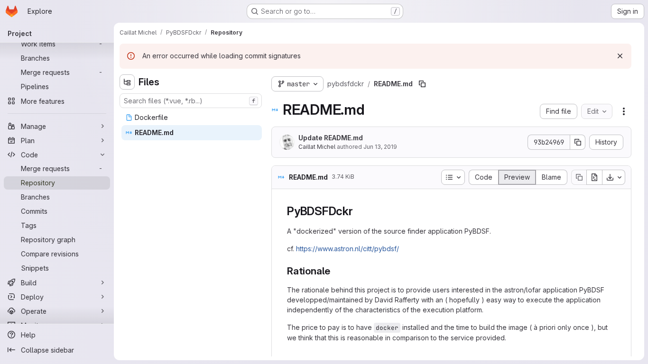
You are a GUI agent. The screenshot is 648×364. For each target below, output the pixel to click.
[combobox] (191, 100)
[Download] (613, 177)
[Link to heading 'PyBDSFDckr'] (359, 211)
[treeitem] (191, 117)
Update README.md (330, 138)
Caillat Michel (316, 146)
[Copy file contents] (578, 177)
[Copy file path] (422, 83)
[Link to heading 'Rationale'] (335, 271)
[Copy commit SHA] (577, 142)
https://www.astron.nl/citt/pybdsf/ (347, 249)
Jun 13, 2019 (380, 146)
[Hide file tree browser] (127, 82)
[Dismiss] (620, 56)
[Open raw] (594, 177)
